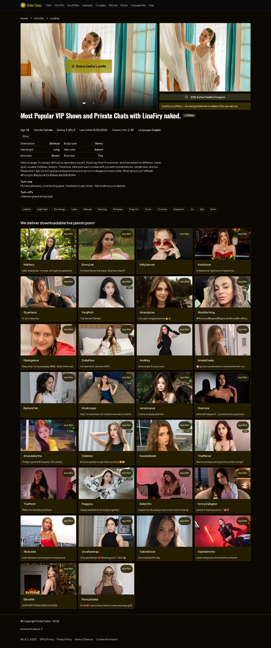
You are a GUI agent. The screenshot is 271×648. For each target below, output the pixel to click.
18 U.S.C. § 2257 (28, 639)
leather (26, 209)
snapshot (178, 209)
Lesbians (87, 5)
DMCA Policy (47, 639)
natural (87, 209)
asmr (213, 209)
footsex (162, 209)
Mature (113, 5)
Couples (101, 5)
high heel (42, 209)
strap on (133, 209)
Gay (151, 5)
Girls (49, 5)
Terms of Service (84, 639)
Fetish (124, 5)
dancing (102, 209)
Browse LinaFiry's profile (94, 67)
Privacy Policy (64, 639)
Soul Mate (73, 5)
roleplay (118, 209)
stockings (59, 209)
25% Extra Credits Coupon (209, 97)
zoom (148, 209)
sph (202, 209)
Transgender (138, 5)
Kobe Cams (32, 5)
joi (192, 209)
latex (74, 209)
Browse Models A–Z (31, 629)
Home (24, 18)
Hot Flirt (59, 5)
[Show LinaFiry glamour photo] (94, 103)
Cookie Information (107, 639)
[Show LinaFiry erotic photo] (84, 103)
